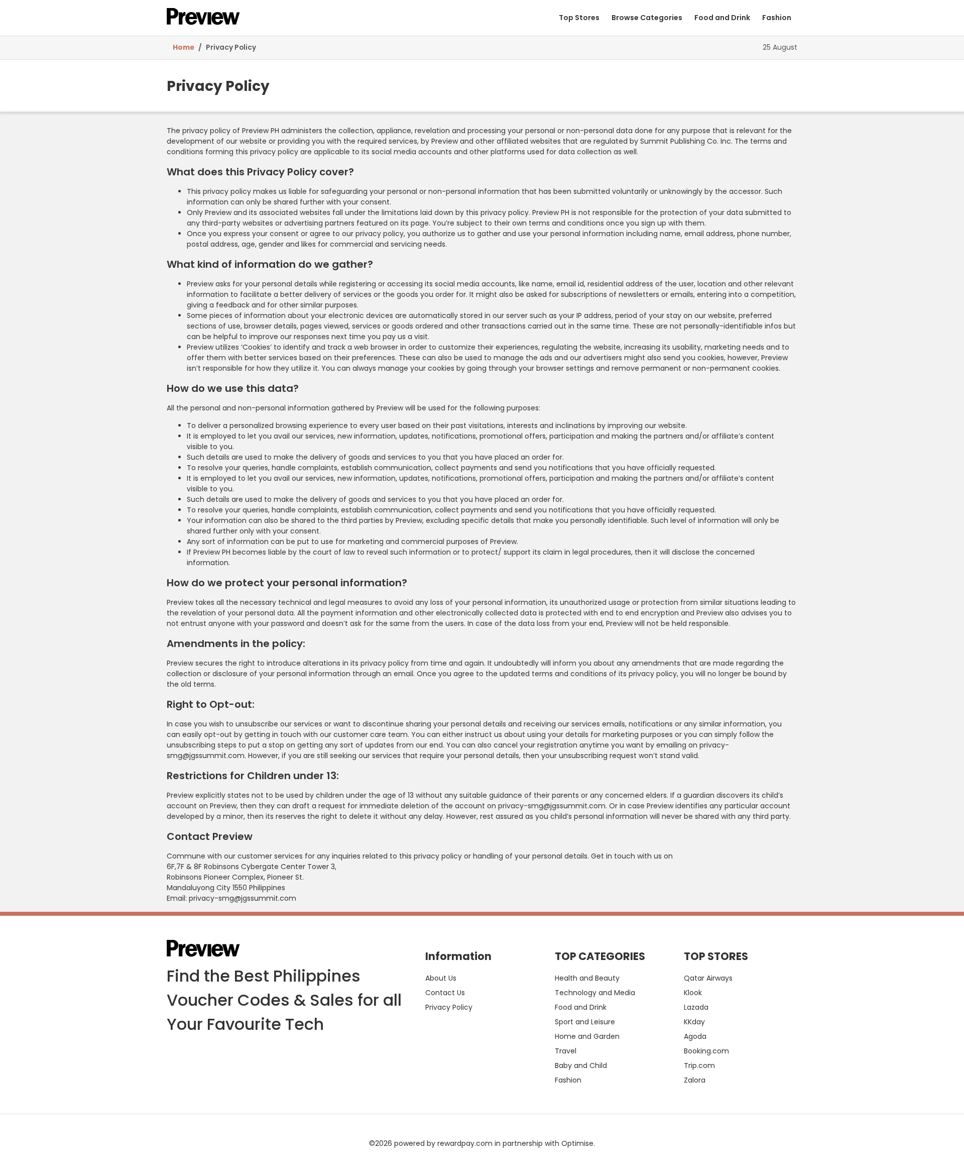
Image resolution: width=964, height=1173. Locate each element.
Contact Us (445, 993)
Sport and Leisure (585, 1022)
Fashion (776, 18)
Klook (693, 993)
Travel (565, 1051)
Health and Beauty (587, 978)
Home (183, 47)
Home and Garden (587, 1036)
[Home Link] (203, 18)
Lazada (696, 1007)
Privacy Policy (231, 47)
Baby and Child (581, 1065)
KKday (694, 1022)
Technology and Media (595, 993)
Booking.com (706, 1051)
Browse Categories (647, 18)
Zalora (694, 1080)
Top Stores (579, 18)
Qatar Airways (708, 978)
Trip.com (699, 1065)
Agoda (695, 1036)
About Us (440, 978)
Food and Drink (722, 18)
